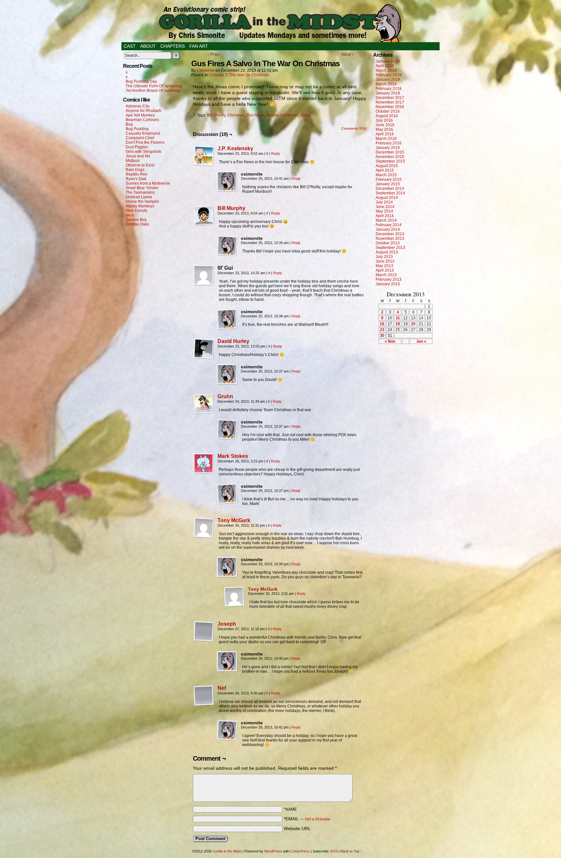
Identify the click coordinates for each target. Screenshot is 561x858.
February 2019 (389, 75)
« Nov (390, 341)
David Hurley (233, 341)
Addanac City (137, 106)
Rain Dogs (135, 169)
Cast (130, 46)
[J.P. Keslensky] (203, 164)
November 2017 (390, 102)
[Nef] (203, 704)
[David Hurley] (203, 357)
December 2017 (390, 97)
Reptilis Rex (136, 174)
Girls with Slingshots (143, 151)
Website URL (297, 828)
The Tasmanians (140, 192)
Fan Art (198, 46)
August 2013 (387, 252)
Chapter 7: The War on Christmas (239, 75)
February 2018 (389, 88)
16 (382, 324)
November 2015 (390, 156)
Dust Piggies (137, 147)
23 (382, 329)
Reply (275, 153)
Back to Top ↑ (351, 851)
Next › (347, 54)
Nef (222, 688)
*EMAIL (307, 818)
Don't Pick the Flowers (145, 142)
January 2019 (388, 79)
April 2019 (385, 66)
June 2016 (385, 125)
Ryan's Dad (136, 179)
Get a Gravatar (317, 819)
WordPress (273, 851)
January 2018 (388, 93)
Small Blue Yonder (142, 188)
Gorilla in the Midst (227, 851)
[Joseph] (203, 640)
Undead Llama (139, 197)
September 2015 (390, 161)
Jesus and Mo (138, 156)
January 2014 (388, 229)
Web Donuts (136, 210)
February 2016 (389, 143)
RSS (334, 851)
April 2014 (385, 216)
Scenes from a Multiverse (148, 183)
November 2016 (390, 106)
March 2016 (386, 138)
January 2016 (388, 147)
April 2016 (385, 134)
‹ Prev (213, 54)
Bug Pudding (137, 129)
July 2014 (384, 202)
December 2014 (390, 188)
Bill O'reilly (216, 115)
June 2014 (385, 206)
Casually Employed (143, 133)
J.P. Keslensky (235, 148)
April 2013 (385, 270)
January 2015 (388, 184)
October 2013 (388, 243)
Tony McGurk (234, 520)
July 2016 (384, 120)
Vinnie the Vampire (142, 201)
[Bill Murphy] (203, 224)
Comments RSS (354, 128)
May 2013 (384, 266)
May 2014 (384, 211)
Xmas (305, 115)
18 (397, 324)
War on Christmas (282, 115)
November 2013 (390, 238)
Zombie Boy (136, 219)
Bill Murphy (231, 208)
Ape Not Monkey (140, 115)
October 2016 (388, 111)
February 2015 (389, 179)
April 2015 (385, 170)
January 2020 (388, 61)
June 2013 (385, 261)
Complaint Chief (140, 138)
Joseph (227, 624)
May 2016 (384, 129)
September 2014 (390, 193)
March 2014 (386, 220)
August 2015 (387, 166)
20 (413, 324)
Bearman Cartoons (142, 119)
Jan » (421, 341)
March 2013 (386, 275)
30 (382, 335)
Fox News (256, 115)
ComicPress (300, 851)
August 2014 (387, 197)
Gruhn (225, 396)
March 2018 (386, 84)
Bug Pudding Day (141, 81)
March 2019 (386, 70)
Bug (129, 124)
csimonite (206, 70)
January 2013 (388, 284)
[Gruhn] (203, 412)
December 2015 (390, 152)
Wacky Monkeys (140, 206)
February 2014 (389, 225)
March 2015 (386, 175)
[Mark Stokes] (203, 472)
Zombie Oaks (137, 224)
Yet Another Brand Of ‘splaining (153, 90)
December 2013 (390, 234)
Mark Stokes (233, 456)
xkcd (130, 215)
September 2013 (390, 247)
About (148, 46)
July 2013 (384, 256)
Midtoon (133, 160)
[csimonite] (227, 181)
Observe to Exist (140, 165)
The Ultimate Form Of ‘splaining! (154, 86)
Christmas (236, 115)
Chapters (172, 46)
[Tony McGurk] (203, 536)
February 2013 (389, 279)
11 (398, 318)
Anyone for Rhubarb (143, 110)
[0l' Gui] (203, 275)
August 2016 (387, 116)
